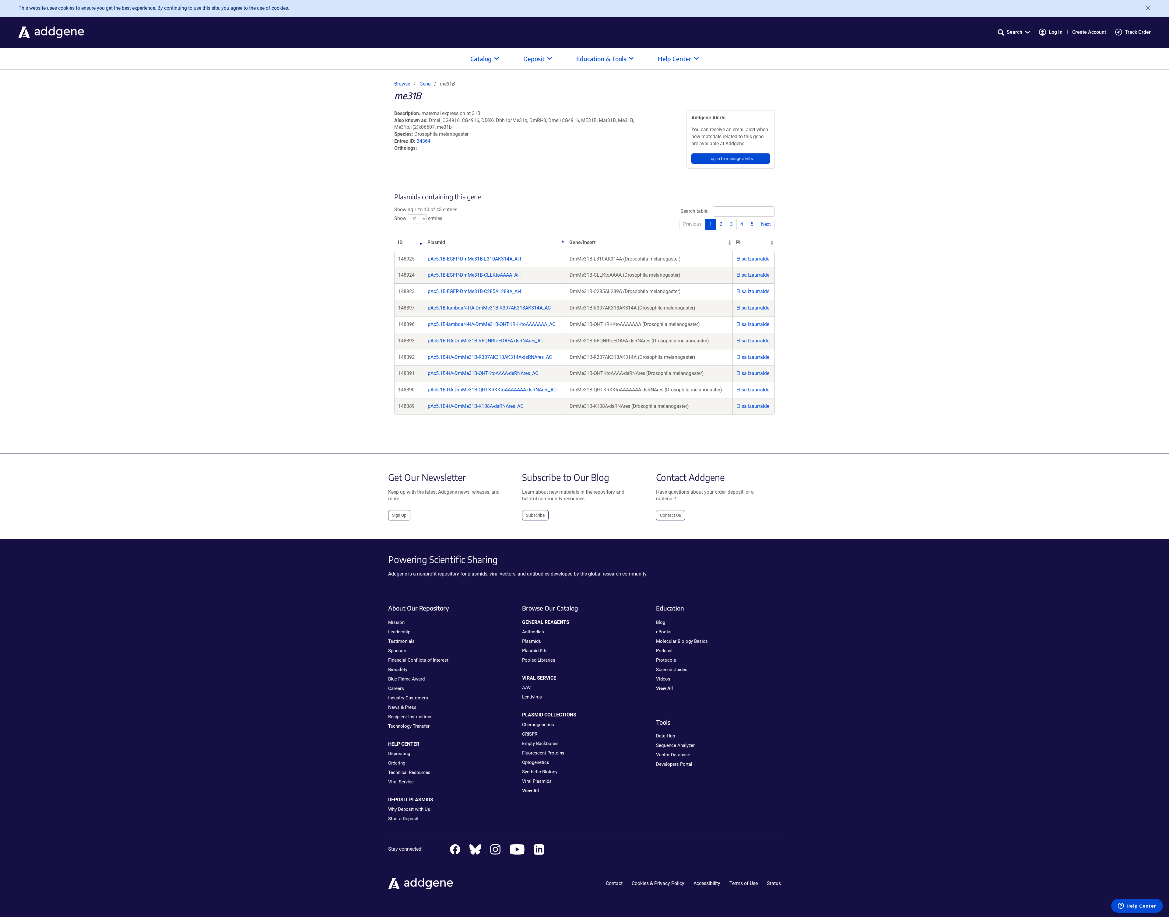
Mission (396, 622)
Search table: (694, 211)
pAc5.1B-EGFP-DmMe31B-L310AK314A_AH (474, 259)
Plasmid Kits (535, 650)
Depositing (399, 753)
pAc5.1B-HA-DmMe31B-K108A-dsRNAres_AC (475, 406)
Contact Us (670, 515)
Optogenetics (535, 762)
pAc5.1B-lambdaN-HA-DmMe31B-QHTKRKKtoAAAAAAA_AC (491, 324)
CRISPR (529, 734)
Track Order (1138, 32)
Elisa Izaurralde (752, 259)
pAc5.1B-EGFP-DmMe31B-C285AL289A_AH (474, 291)
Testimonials (401, 641)
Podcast (664, 650)
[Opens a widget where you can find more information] (1137, 906)
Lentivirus (532, 697)
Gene (425, 84)
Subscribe (535, 515)
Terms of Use (743, 883)
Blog (660, 622)
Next (766, 224)
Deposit (534, 58)
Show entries (418, 218)
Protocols (666, 660)
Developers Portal (674, 764)
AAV (526, 687)
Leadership (399, 632)
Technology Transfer (409, 726)
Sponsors (398, 650)
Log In (1055, 32)
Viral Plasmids (537, 781)
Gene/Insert (582, 242)
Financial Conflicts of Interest (418, 660)
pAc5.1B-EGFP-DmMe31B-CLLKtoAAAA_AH (474, 275)
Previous (692, 224)
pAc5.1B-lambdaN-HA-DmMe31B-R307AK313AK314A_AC (489, 308)
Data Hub (665, 736)
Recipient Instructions (410, 716)
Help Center (674, 58)
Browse (402, 84)
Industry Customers (408, 698)
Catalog (481, 58)
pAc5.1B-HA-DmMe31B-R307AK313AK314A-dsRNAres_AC (490, 357)
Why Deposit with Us (409, 809)
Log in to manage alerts (730, 158)
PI (738, 242)
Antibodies (533, 632)
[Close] (1145, 8)
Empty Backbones (540, 743)
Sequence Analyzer (675, 745)
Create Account (1089, 32)
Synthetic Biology (539, 772)
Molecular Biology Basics (682, 641)
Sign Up (399, 515)
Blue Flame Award (406, 679)
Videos (663, 679)
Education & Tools (601, 58)
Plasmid (436, 242)
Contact (614, 883)
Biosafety (397, 669)
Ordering (396, 763)
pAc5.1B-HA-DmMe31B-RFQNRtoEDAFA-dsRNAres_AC (485, 341)
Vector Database (673, 755)
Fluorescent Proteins (543, 753)
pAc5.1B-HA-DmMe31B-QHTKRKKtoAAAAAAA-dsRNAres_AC (492, 390)
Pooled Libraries (538, 660)
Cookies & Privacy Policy (658, 883)
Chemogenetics (538, 724)
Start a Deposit (403, 818)
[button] (1014, 32)
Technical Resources (409, 772)
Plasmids (531, 641)
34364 (423, 141)
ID (400, 242)
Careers (396, 688)
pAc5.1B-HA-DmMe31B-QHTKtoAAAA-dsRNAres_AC (483, 373)
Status (774, 883)
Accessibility (706, 883)
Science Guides (671, 669)
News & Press (402, 707)
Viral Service (401, 782)
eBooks (664, 632)
